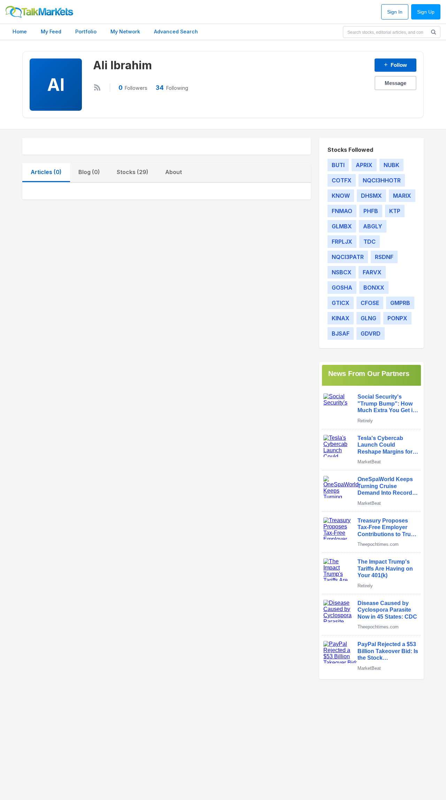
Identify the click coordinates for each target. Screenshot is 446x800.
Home (20, 31)
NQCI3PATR (348, 256)
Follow (395, 64)
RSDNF (384, 256)
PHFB (370, 210)
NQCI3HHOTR (382, 180)
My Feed (51, 31)
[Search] (433, 32)
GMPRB (400, 302)
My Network (125, 31)
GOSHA (342, 287)
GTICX (340, 302)
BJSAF (340, 333)
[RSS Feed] (97, 87)
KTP (394, 210)
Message (395, 83)
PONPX (397, 318)
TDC (369, 241)
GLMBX (342, 226)
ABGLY (372, 226)
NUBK (391, 165)
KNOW (341, 195)
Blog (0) (89, 171)
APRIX (364, 165)
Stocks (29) (132, 171)
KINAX (340, 318)
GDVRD (370, 333)
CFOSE (370, 302)
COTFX (342, 180)
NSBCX (342, 272)
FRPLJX (342, 241)
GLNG (368, 318)
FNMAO (342, 210)
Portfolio (86, 31)
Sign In (394, 12)
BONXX (373, 287)
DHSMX (371, 195)
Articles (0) (46, 171)
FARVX (372, 272)
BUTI (338, 165)
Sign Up (426, 12)
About (173, 171)
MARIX (402, 195)
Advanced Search (176, 31)
